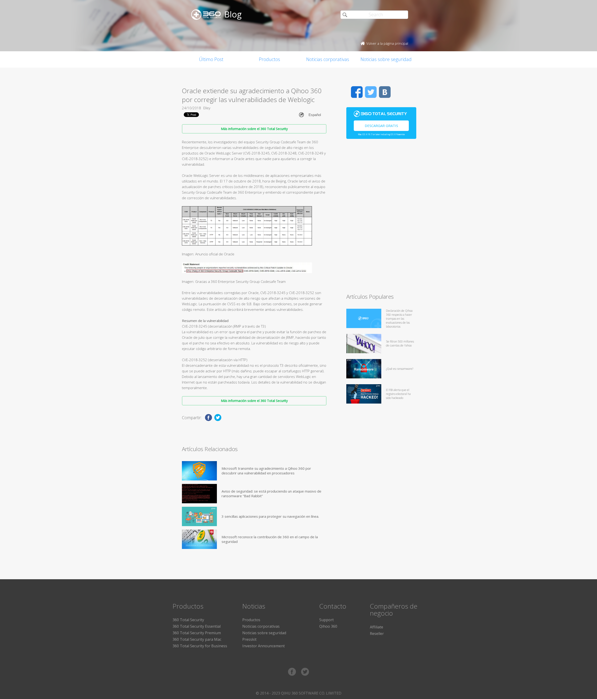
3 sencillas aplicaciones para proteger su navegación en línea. (270, 516)
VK (385, 92)
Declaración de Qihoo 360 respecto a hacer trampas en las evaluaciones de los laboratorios (399, 319)
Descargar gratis (381, 125)
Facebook (357, 92)
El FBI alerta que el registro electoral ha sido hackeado (398, 394)
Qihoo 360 (328, 626)
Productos (269, 59)
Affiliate (376, 627)
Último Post (211, 59)
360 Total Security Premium (197, 632)
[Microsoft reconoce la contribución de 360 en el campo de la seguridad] (199, 539)
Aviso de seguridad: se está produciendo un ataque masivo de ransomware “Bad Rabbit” (271, 493)
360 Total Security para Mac (197, 639)
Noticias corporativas (327, 59)
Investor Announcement (263, 645)
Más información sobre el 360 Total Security (254, 129)
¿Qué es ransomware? (399, 369)
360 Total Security (188, 619)
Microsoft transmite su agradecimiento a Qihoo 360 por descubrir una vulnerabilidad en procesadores (266, 470)
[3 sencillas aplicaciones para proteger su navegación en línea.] (199, 516)
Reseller (377, 633)
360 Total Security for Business (200, 645)
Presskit (249, 639)
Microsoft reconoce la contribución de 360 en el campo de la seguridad (270, 539)
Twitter (371, 92)
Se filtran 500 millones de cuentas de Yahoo (400, 343)
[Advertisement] (381, 218)
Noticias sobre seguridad (386, 59)
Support (326, 619)
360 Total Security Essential (197, 626)
